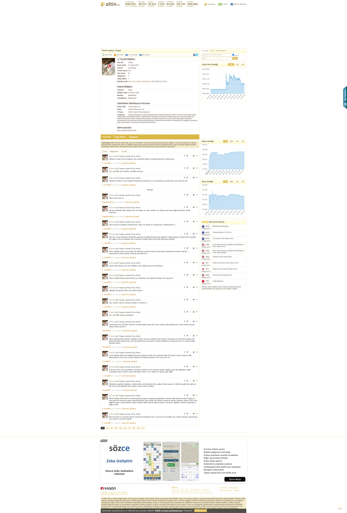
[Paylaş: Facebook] (194, 55)
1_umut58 (106, 163)
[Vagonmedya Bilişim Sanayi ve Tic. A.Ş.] (109, 488)
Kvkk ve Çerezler (226, 490)
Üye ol (212, 50)
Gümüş (112, 156)
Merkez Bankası (240, 4)
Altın (126, 290)
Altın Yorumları (195, 491)
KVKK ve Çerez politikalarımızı (169, 510)
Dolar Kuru (205, 489)
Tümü (104, 151)
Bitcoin (183, 493)
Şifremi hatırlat (221, 50)
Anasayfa (211, 4)
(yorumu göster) (129, 163)
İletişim (236, 490)
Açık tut (236, 55)
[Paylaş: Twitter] (197, 55)
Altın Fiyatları (176, 491)
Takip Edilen (120, 137)
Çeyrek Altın (176, 493)
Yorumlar (106, 137)
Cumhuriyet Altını (194, 489)
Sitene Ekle (108, 55)
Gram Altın (175, 489)
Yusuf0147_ (107, 331)
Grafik (124, 151)
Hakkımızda (233, 488)
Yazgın (122, 156)
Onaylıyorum (200, 510)
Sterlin (201, 493)
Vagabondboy (108, 202)
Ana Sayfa (223, 488)
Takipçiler (133, 137)
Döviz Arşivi (209, 493)
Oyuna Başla (235, 479)
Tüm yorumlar (132, 55)
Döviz (225, 4)
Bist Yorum (185, 491)
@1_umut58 (114, 171)
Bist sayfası (146, 55)
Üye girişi (205, 50)
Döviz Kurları (205, 491)
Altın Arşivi (120, 55)
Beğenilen (114, 151)
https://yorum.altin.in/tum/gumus (139, 81)
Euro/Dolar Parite (192, 493)
